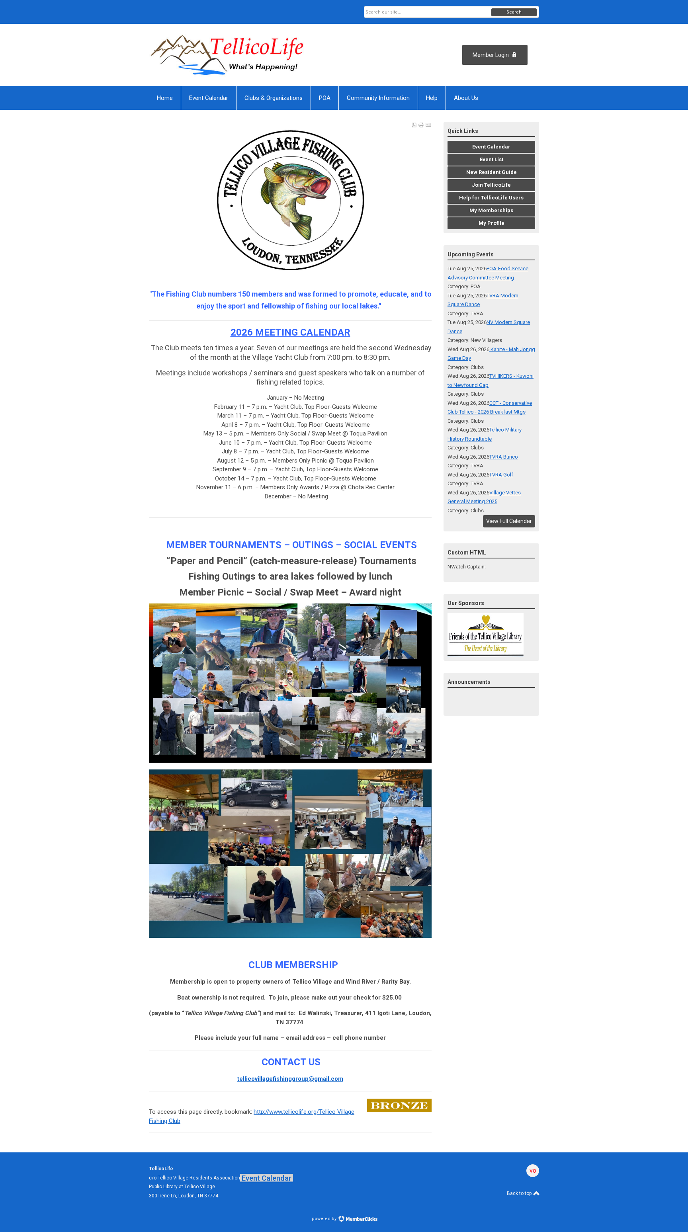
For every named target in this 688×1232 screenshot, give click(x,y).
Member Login (491, 55)
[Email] (428, 125)
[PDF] (414, 125)
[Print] (421, 125)
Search (514, 12)
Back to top (520, 1193)
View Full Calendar (509, 521)
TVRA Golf (501, 475)
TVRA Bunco (503, 457)
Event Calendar (266, 1178)
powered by (325, 1218)
